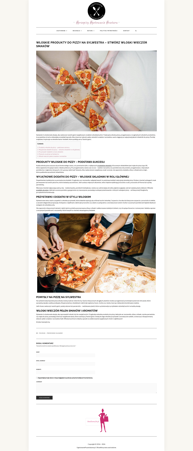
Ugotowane (61, 30)
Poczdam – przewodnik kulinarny (51, 333)
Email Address (40, 360)
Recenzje (77, 30)
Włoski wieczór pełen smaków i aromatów (51, 156)
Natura (90, 30)
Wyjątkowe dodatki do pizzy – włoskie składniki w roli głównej (58, 150)
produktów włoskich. (104, 165)
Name (38, 352)
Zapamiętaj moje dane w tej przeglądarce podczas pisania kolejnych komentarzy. (65, 378)
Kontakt (126, 30)
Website (38, 369)
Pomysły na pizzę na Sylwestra (48, 154)
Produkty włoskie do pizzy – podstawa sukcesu (53, 147)
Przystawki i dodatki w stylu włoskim (50, 152)
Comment (39, 381)
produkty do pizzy (42, 190)
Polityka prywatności (109, 30)
